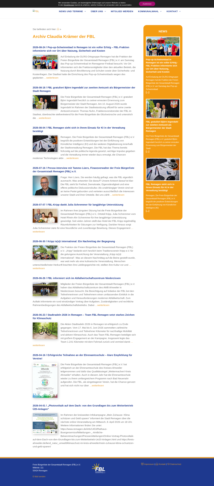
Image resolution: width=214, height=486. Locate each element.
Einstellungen (69, 5)
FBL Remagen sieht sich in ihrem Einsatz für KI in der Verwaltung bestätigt (160, 187)
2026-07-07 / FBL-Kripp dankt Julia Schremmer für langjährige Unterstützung (78, 204)
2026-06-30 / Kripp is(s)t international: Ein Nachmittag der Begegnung (74, 241)
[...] (147, 92)
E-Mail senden (39, 477)
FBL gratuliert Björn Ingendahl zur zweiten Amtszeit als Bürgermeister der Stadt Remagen (162, 126)
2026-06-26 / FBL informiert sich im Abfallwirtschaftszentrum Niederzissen (77, 278)
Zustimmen (147, 4)
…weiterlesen (50, 77)
